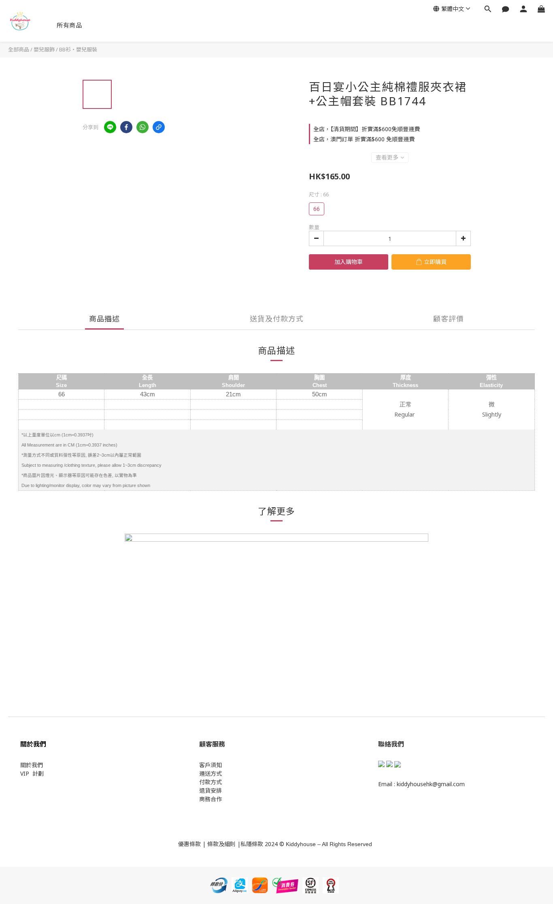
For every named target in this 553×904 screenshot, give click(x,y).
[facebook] (126, 127)
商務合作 (210, 799)
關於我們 (31, 765)
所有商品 (69, 25)
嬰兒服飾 (44, 49)
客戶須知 (210, 765)
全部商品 (18, 49)
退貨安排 (210, 790)
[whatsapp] (142, 127)
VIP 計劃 (32, 773)
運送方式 (210, 773)
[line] (110, 127)
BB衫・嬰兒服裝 (78, 49)
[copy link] (159, 127)
